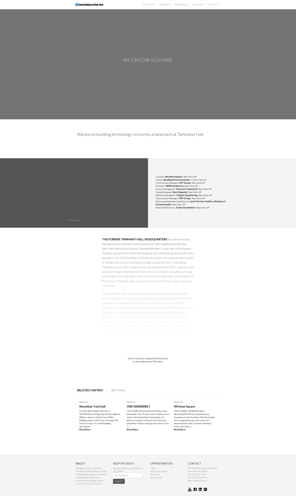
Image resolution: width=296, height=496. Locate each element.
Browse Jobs (156, 477)
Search (214, 4)
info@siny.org (200, 480)
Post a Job (155, 474)
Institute (149, 4)
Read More (85, 429)
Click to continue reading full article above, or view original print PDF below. (148, 360)
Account (198, 4)
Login (152, 468)
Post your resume (158, 471)
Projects (165, 4)
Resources (181, 4)
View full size (74, 220)
